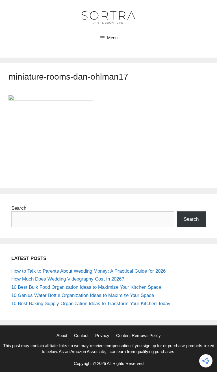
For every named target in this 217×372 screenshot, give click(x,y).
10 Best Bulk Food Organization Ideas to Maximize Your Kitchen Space (86, 287)
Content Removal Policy (138, 335)
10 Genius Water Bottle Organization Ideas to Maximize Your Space (82, 295)
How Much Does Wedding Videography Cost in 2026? (67, 279)
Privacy (102, 335)
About (62, 335)
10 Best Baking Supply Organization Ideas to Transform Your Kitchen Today (90, 303)
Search (18, 208)
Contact (81, 335)
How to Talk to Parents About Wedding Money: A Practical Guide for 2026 (88, 271)
